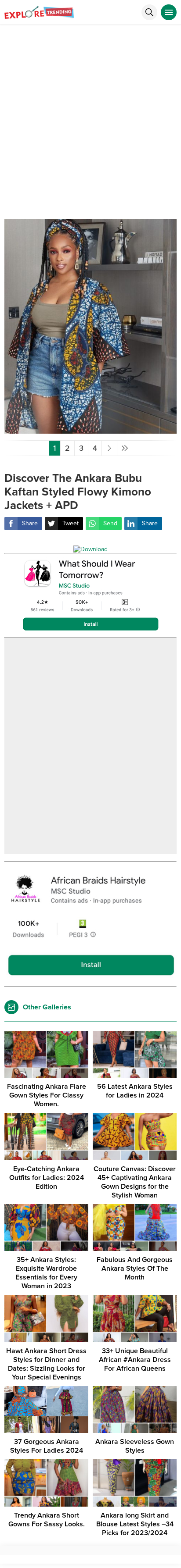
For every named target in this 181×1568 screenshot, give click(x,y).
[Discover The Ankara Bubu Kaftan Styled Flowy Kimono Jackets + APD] (90, 430)
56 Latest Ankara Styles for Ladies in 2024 (135, 1091)
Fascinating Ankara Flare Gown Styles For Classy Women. (46, 1095)
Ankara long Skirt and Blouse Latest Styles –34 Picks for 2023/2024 (135, 1524)
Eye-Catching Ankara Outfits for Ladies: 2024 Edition (46, 1178)
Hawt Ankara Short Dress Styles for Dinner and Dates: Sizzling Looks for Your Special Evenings (46, 1364)
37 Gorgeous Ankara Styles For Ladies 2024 (46, 1446)
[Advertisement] (90, 119)
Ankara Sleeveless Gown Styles (134, 1446)
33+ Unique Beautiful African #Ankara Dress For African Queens (135, 1360)
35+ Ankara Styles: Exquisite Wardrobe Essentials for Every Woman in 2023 (46, 1272)
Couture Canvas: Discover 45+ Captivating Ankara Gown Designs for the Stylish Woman (135, 1182)
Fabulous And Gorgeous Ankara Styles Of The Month (135, 1268)
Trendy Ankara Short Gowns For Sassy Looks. (46, 1520)
